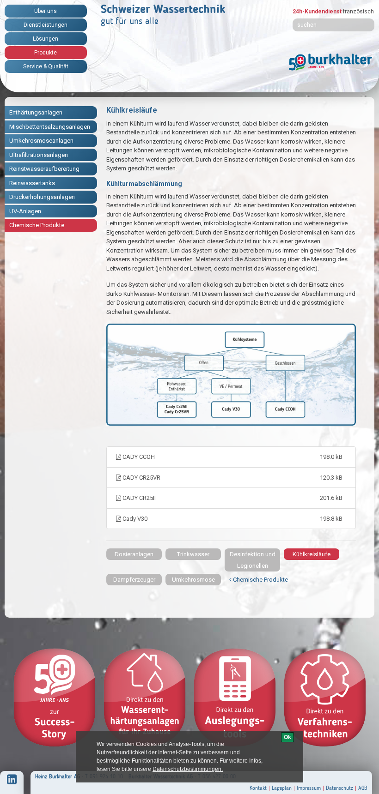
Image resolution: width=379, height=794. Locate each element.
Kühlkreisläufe (311, 554)
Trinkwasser (193, 554)
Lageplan (282, 788)
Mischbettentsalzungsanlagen (49, 126)
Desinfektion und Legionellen (252, 560)
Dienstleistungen (45, 25)
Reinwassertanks (32, 183)
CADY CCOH (231, 456)
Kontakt (258, 788)
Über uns (45, 11)
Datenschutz (339, 788)
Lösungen (45, 39)
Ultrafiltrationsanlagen (38, 154)
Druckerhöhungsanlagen (42, 196)
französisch (358, 11)
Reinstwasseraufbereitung (44, 168)
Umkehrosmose (193, 579)
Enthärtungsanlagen (35, 112)
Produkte (45, 52)
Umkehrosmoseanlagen (41, 140)
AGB (362, 788)
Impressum (309, 788)
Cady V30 (231, 518)
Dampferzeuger (134, 579)
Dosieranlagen (134, 554)
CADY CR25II (231, 497)
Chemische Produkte (36, 225)
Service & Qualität (45, 66)
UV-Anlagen (25, 211)
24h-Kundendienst (317, 11)
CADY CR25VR (231, 477)
